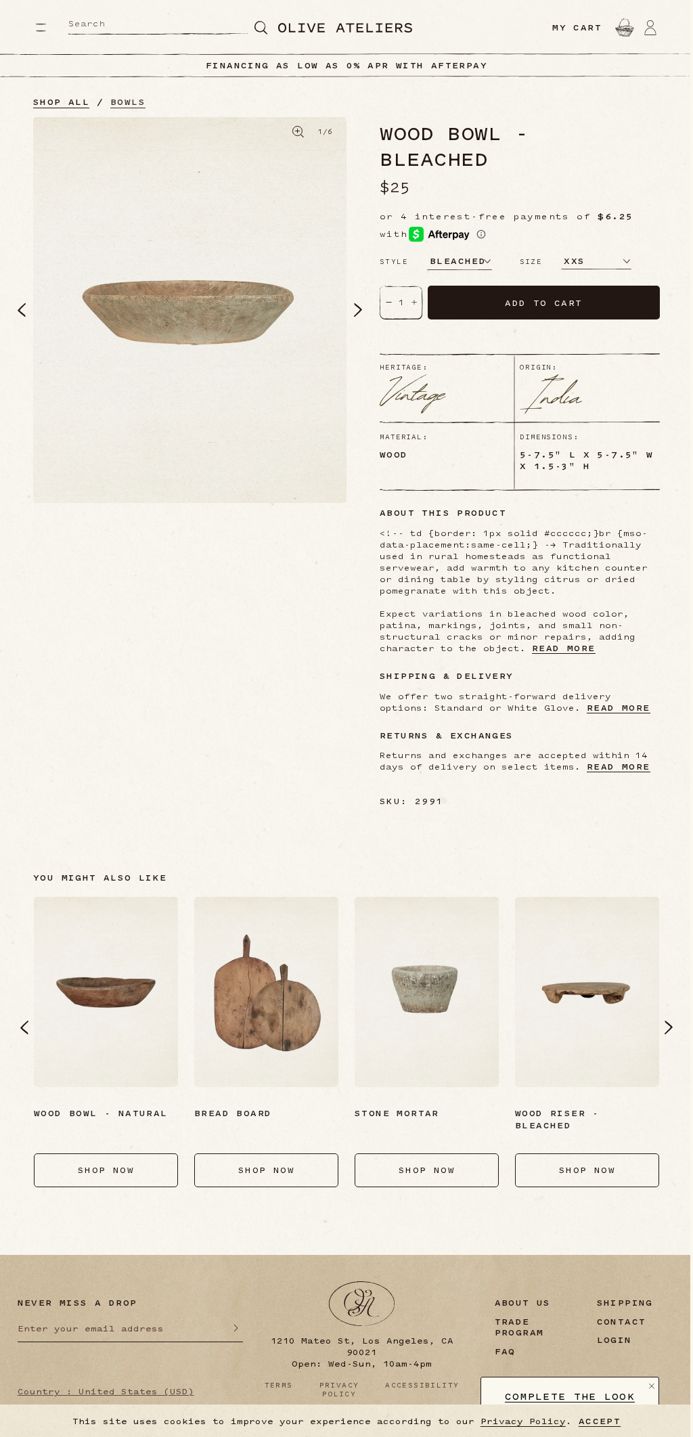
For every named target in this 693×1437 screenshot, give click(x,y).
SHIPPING (625, 1302)
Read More (618, 766)
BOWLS (128, 102)
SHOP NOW (106, 1170)
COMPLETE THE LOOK (570, 1396)
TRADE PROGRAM (519, 1327)
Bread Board (232, 1113)
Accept (600, 1421)
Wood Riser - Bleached (557, 1119)
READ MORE (564, 648)
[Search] (261, 27)
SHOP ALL (61, 102)
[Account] (650, 27)
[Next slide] (668, 1027)
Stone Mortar (397, 1113)
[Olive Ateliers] (345, 27)
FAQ (505, 1351)
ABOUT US (523, 1302)
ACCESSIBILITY (422, 1385)
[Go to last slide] (24, 1027)
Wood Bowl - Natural (101, 1113)
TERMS (279, 1385)
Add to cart (543, 302)
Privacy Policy (523, 1420)
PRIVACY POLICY (339, 1389)
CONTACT (621, 1321)
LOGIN (614, 1340)
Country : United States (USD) (106, 1391)
